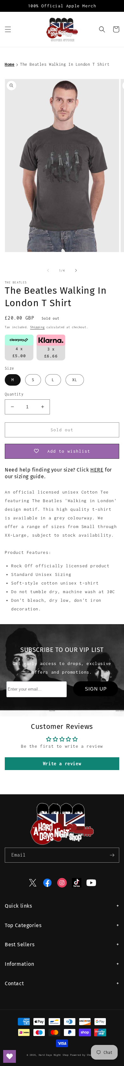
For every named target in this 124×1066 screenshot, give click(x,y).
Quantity (14, 394)
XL (74, 379)
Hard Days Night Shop (54, 1055)
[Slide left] (48, 270)
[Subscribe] (112, 855)
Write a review (62, 763)
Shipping (37, 327)
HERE (96, 470)
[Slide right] (76, 270)
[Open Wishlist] (9, 1056)
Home (9, 64)
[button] (8, 29)
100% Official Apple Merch (62, 5)
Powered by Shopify (83, 1055)
